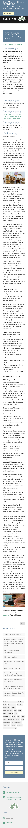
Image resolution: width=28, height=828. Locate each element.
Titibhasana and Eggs (10, 657)
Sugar (22, 719)
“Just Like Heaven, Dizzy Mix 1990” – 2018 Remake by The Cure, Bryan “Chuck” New (12, 116)
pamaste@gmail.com (13, 792)
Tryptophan (19, 725)
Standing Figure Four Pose (8, 719)
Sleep (18, 716)
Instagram (6, 615)
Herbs (4, 713)
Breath (4, 704)
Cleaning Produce (11, 704)
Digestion (13, 707)
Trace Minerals (6, 725)
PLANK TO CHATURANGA (12, 634)
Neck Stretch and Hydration (13, 668)
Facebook (9, 822)
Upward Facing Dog (12, 728)
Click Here (8, 14)
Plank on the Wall (6, 716)
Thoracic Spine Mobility (16, 722)
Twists (4, 728)
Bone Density (20, 701)
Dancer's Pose (6, 707)
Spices (22, 716)
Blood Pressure (13, 701)
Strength (18, 719)
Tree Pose (13, 725)
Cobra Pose (17, 44)
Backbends (5, 701)
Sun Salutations (6, 722)
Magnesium (10, 713)
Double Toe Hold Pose (7, 710)
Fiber (15, 710)
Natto (16, 713)
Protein (13, 716)
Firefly (19, 710)
